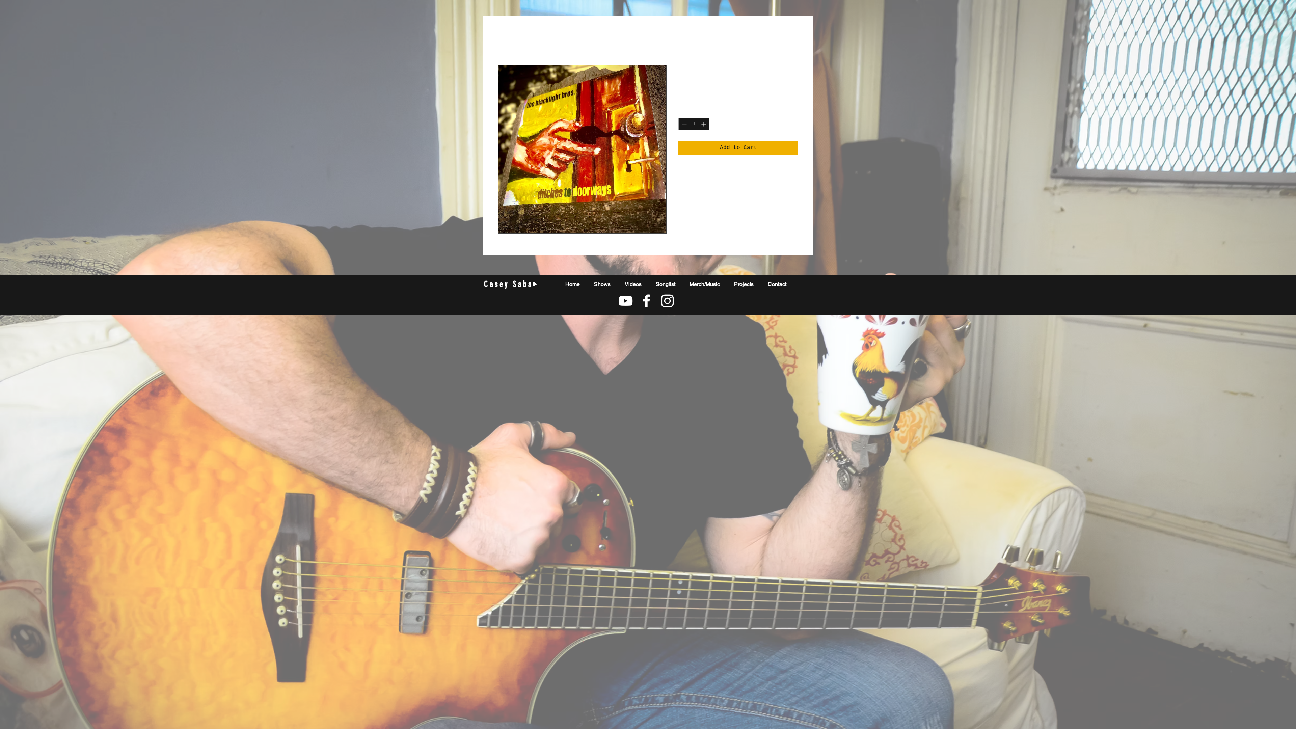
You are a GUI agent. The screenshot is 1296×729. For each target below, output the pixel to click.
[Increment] (704, 124)
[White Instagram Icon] (667, 300)
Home (504, 40)
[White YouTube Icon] (625, 300)
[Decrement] (683, 124)
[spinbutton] (694, 124)
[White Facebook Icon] (646, 300)
